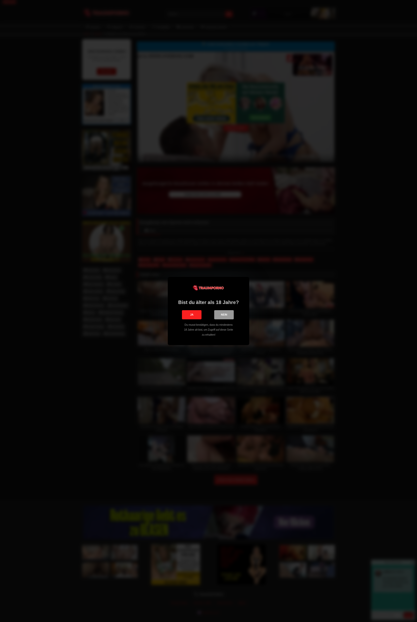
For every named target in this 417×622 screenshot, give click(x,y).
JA (192, 314)
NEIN (224, 314)
